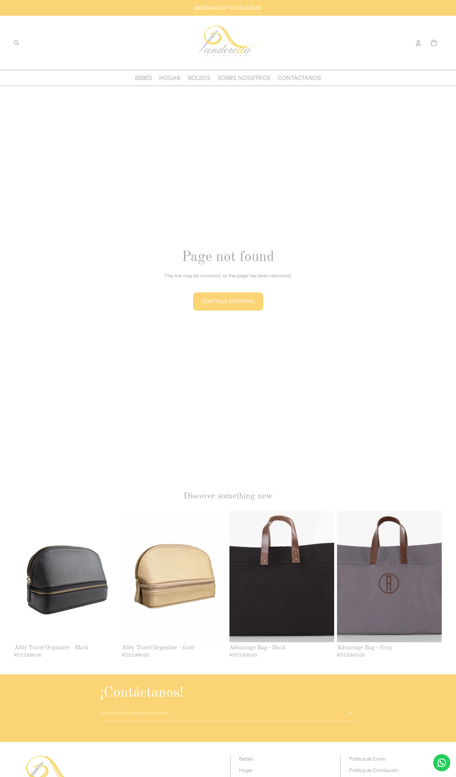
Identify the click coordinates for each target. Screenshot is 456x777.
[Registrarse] (350, 713)
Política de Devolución (373, 770)
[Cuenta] (418, 43)
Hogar (246, 770)
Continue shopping (228, 301)
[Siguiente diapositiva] (216, 576)
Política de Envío (367, 759)
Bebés (246, 759)
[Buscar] (16, 43)
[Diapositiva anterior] (132, 576)
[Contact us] (441, 762)
